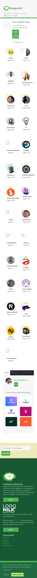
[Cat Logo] (25, 421)
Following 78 (16, 372)
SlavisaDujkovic (19, 25)
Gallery (9, 13)
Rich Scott (17, 520)
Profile (7, 372)
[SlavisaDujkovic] (9, 381)
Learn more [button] (7, 570)
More (11, 530)
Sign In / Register (12, 15)
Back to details (16, 34)
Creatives (23, 13)
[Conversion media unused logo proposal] (11, 401)
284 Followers (26, 372)
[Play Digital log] (11, 411)
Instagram (6, 543)
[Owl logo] (25, 411)
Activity (15, 13)
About (11, 500)
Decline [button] (6, 574)
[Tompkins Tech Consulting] (25, 401)
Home (18, 8)
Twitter (5, 539)
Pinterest (6, 541)
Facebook (6, 537)
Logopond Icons (8, 545)
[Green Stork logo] (11, 421)
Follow (23, 73)
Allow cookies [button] (17, 574)
